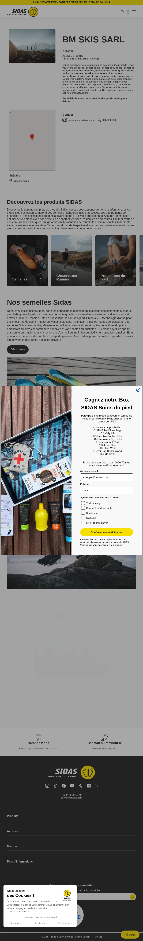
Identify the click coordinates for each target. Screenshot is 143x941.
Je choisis (40, 923)
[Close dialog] (138, 390)
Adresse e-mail (89, 471)
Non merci (15, 923)
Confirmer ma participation (107, 532)
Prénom (84, 484)
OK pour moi (65, 923)
